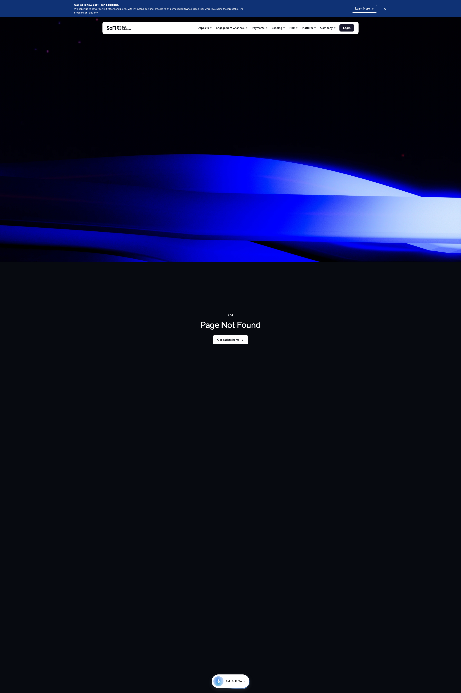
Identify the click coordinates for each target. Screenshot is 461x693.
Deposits (203, 28)
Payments (258, 28)
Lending (277, 28)
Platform (307, 28)
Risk (292, 28)
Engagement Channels (230, 28)
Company (326, 28)
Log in (347, 28)
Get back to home (228, 339)
